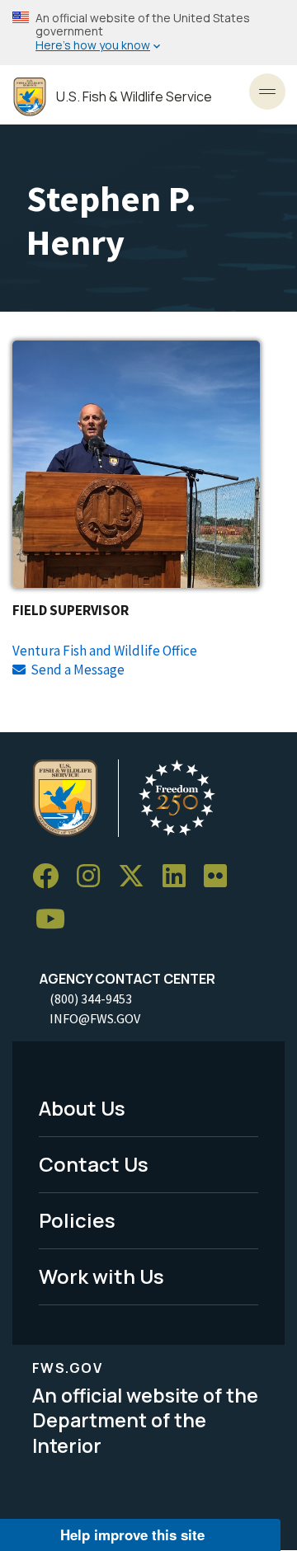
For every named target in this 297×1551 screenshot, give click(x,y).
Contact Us (93, 1163)
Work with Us (101, 1276)
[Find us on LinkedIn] (180, 876)
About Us (82, 1107)
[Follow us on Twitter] (137, 876)
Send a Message (78, 669)
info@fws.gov (95, 1018)
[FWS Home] (29, 97)
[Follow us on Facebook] (51, 876)
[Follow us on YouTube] (56, 919)
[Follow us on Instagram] (94, 876)
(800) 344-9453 (91, 998)
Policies (77, 1220)
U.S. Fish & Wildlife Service (134, 97)
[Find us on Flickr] (221, 876)
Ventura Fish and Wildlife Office (104, 651)
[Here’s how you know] (148, 32)
